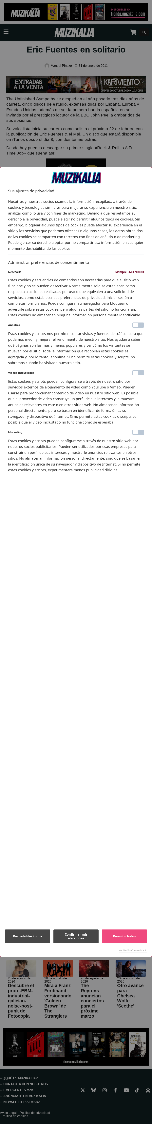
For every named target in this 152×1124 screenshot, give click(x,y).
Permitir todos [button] (124, 936)
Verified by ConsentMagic (133, 950)
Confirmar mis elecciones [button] (76, 936)
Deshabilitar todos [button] (27, 936)
